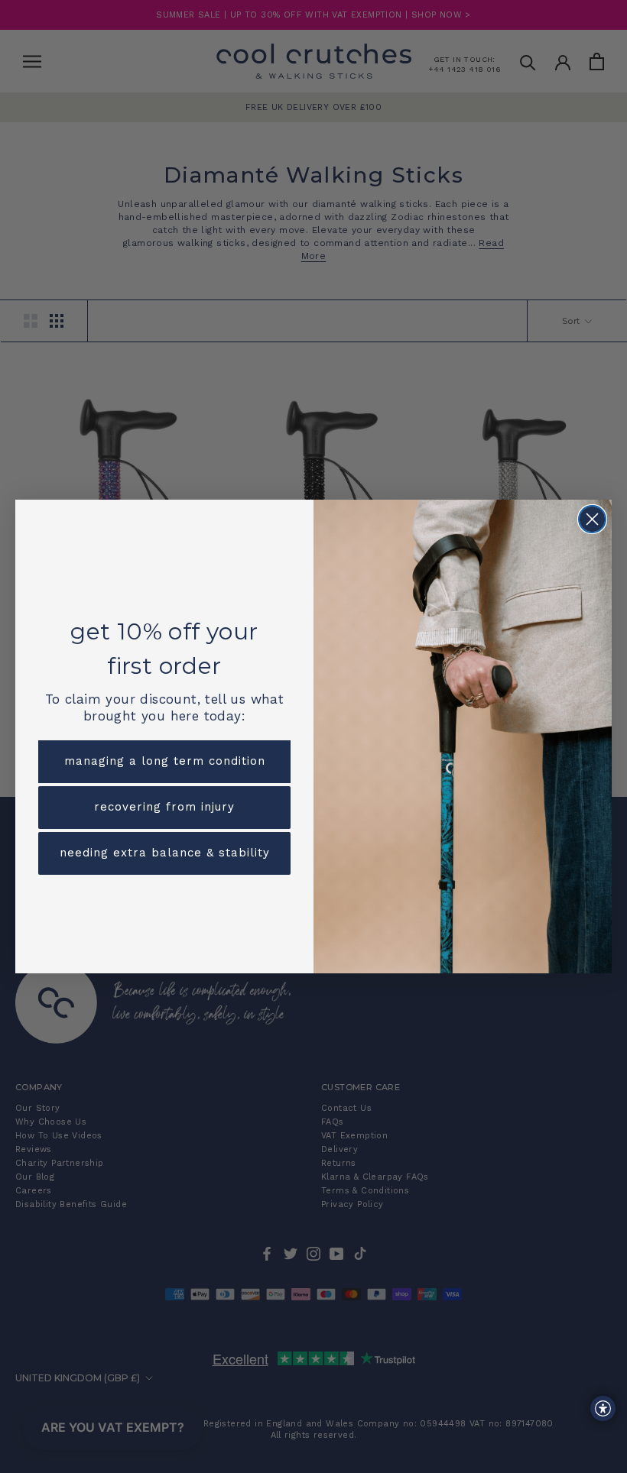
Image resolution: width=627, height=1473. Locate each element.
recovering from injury (164, 807)
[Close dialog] (592, 519)
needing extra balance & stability (165, 853)
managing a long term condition (164, 761)
